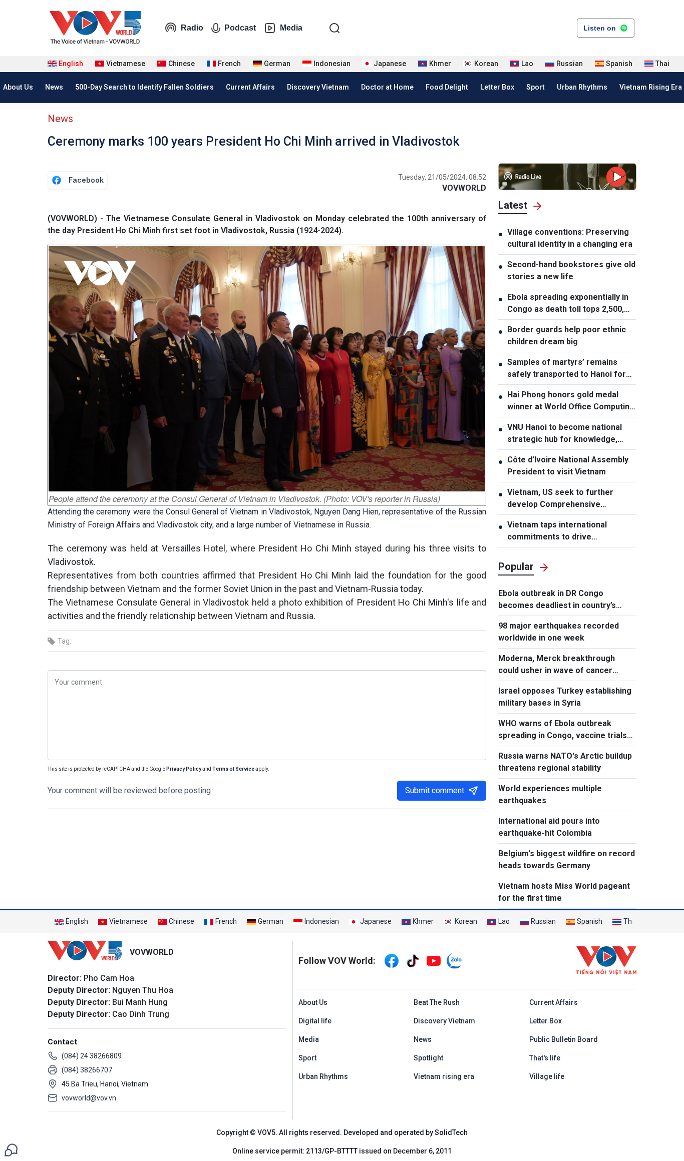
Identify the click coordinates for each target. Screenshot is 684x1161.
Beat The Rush (437, 1002)
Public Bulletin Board (563, 1039)
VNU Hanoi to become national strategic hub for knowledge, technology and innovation (564, 433)
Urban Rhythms (582, 87)
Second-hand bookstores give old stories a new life (571, 270)
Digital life (314, 1021)
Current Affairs (250, 87)
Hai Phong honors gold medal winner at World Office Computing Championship (570, 401)
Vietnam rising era (444, 1076)
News (54, 87)
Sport (535, 87)
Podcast (240, 28)
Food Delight (447, 87)
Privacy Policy (183, 769)
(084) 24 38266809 (92, 1056)
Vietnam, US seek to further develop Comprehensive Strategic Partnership (560, 498)
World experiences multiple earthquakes (550, 794)
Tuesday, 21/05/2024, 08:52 (442, 177)
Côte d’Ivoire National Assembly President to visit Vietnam (567, 465)
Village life (546, 1076)
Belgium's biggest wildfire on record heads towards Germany (566, 859)
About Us (312, 1002)
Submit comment (434, 790)
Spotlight (428, 1058)
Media (291, 28)
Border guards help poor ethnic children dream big (566, 335)
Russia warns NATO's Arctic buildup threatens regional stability (565, 762)
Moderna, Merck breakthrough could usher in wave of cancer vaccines (556, 665)
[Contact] (11, 1149)
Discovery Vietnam (318, 87)
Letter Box (497, 87)
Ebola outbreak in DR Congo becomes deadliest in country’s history (557, 600)
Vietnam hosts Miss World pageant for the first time (564, 892)
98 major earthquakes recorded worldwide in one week (558, 632)
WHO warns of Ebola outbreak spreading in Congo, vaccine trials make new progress (562, 730)
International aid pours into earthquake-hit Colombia (549, 827)
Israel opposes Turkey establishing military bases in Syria (564, 697)
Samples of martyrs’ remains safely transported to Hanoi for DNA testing (566, 368)
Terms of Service (233, 769)
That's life (544, 1058)
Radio (192, 28)
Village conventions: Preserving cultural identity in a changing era (569, 238)
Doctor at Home (387, 87)
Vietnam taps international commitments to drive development (557, 531)
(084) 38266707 (87, 1070)
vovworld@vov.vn (89, 1098)
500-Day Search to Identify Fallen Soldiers (144, 87)
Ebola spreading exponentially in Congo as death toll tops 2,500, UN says (567, 303)
